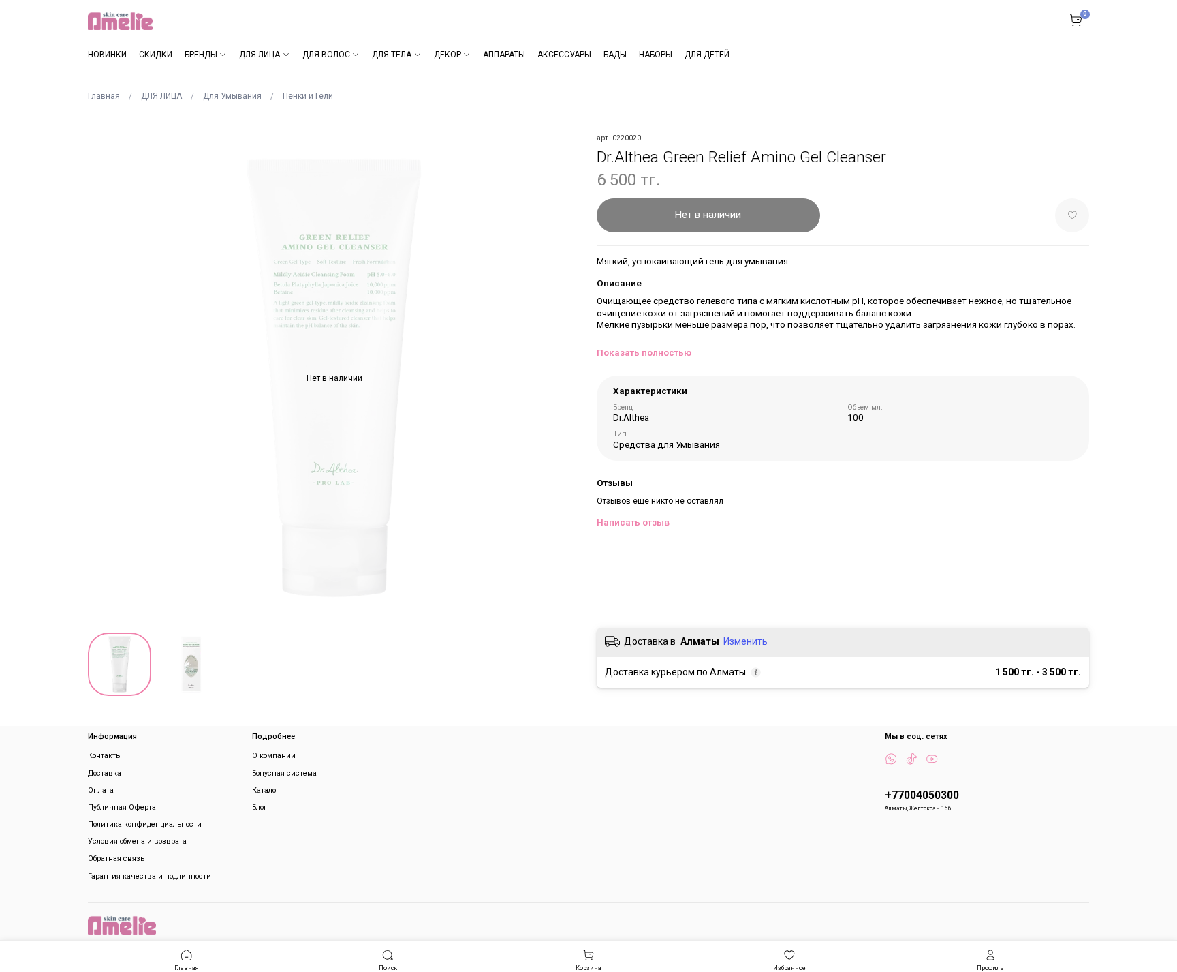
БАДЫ (615, 54)
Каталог (265, 790)
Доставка (104, 773)
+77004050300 (922, 795)
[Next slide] (564, 378)
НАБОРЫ (655, 54)
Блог (259, 807)
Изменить (745, 641)
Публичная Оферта (122, 807)
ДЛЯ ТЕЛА (391, 54)
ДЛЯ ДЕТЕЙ (707, 54)
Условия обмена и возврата (137, 841)
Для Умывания (232, 96)
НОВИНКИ (107, 54)
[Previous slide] (104, 378)
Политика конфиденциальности (145, 824)
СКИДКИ (155, 54)
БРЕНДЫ (201, 54)
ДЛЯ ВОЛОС (326, 54)
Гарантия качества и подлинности (149, 876)
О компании (274, 755)
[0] (1075, 20)
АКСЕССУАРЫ (564, 54)
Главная (104, 96)
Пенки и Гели (308, 96)
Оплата (101, 790)
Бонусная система (284, 773)
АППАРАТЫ (504, 54)
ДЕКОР (447, 54)
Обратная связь (116, 858)
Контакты (105, 755)
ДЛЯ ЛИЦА (259, 54)
